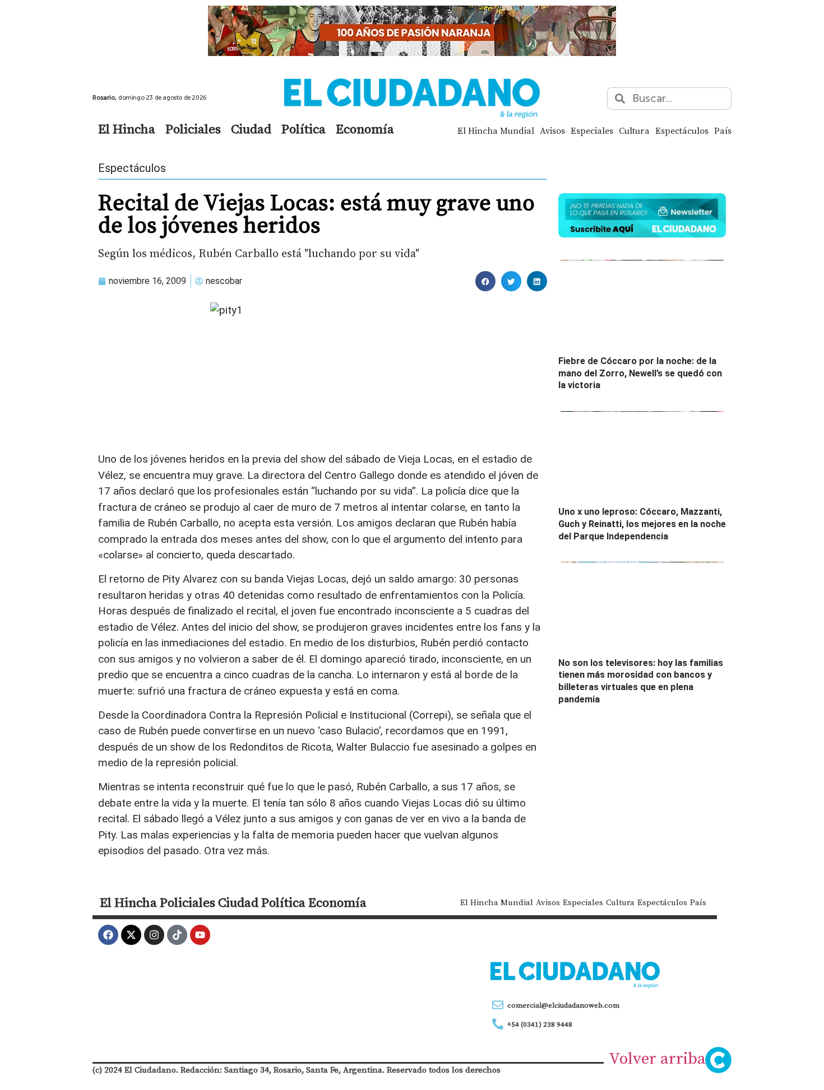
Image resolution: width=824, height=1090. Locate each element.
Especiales (592, 130)
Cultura (634, 130)
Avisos (552, 130)
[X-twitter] (131, 935)
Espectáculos (682, 130)
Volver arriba (657, 1058)
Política (303, 129)
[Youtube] (200, 935)
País (723, 130)
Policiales (193, 129)
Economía (365, 129)
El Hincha (126, 129)
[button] (485, 281)
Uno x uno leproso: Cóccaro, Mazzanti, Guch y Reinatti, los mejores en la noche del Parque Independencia (642, 523)
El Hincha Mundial (495, 130)
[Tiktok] (177, 935)
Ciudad (251, 129)
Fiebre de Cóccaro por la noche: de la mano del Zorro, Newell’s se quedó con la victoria (640, 373)
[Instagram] (154, 935)
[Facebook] (108, 935)
